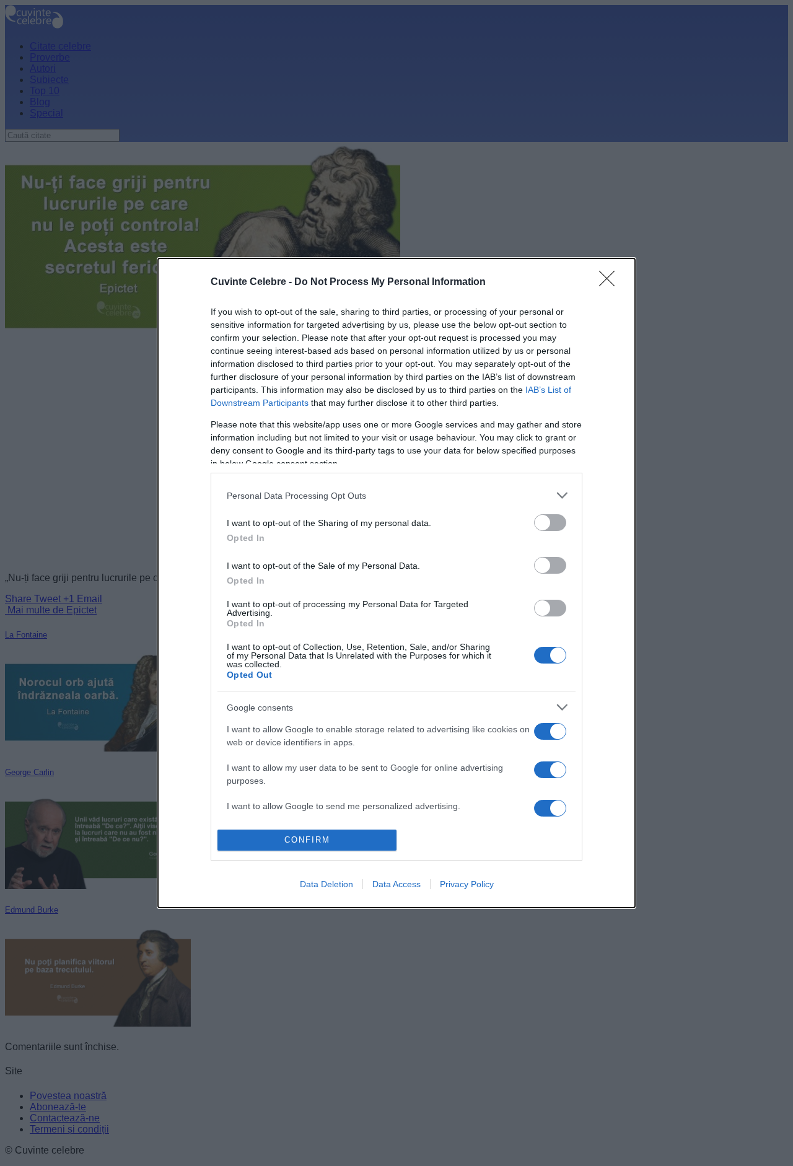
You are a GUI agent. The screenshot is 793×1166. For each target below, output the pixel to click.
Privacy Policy (467, 884)
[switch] (550, 522)
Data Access (396, 884)
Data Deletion (326, 884)
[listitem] (396, 495)
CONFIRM (307, 839)
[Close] (611, 282)
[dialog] (396, 583)
